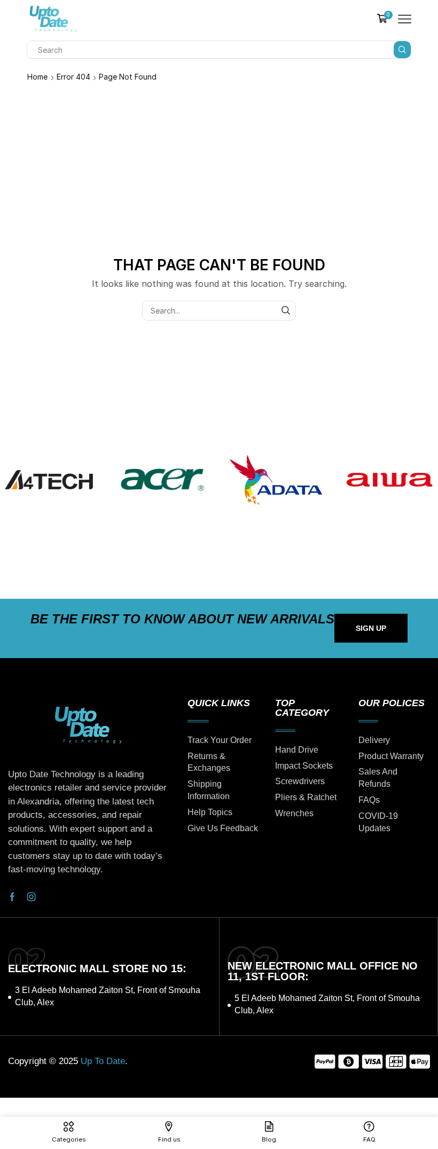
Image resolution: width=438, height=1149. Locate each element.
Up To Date (103, 1061)
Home (37, 76)
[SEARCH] (286, 311)
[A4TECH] (49, 480)
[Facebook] (12, 897)
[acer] (163, 480)
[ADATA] (276, 480)
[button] (371, 628)
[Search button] (402, 49)
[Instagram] (31, 897)
